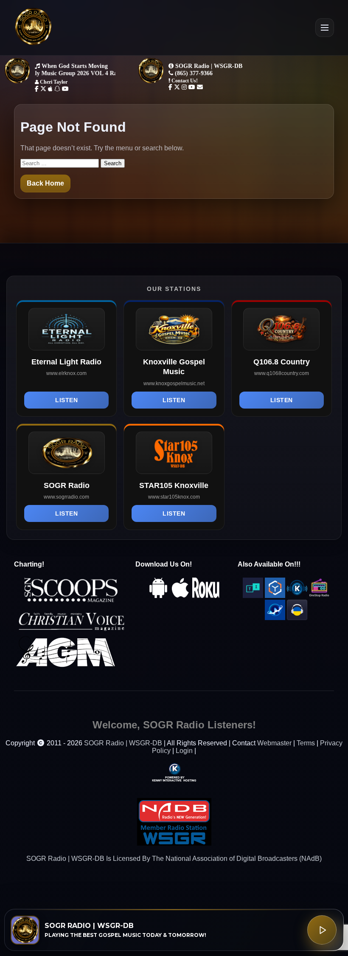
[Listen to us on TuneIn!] (253, 595)
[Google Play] (158, 595)
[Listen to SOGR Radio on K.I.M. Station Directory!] (297, 595)
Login (184, 750)
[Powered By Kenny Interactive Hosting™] (174, 772)
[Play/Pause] (322, 930)
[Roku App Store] (205, 595)
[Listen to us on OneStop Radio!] (319, 595)
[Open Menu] (324, 27)
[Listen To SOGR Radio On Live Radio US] (297, 617)
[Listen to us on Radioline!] (275, 617)
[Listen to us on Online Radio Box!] (275, 595)
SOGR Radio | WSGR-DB (123, 743)
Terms (306, 743)
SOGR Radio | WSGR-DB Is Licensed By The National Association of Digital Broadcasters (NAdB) (174, 858)
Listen (66, 400)
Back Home (45, 183)
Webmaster (274, 743)
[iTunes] (180, 595)
